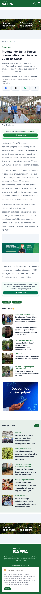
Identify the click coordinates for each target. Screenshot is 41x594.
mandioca (17, 302)
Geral (11, 41)
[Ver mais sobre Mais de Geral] (36, 425)
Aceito (7, 589)
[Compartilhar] (35, 88)
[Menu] (38, 3)
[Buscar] (34, 3)
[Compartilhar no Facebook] (6, 88)
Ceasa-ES (6, 302)
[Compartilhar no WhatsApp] (25, 88)
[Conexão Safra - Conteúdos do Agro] (7, 3)
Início (4, 41)
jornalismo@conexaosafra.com (20, 565)
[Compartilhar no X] (15, 88)
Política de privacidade (21, 584)
